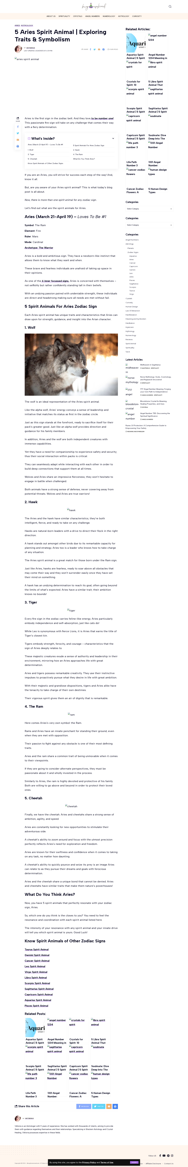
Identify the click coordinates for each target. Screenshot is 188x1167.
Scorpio (132, 287)
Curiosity (129, 302)
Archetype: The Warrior (39, 247)
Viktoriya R (30, 48)
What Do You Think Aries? (84, 159)
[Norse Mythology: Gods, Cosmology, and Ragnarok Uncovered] (132, 380)
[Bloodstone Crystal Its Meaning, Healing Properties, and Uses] (132, 404)
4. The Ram (78, 154)
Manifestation (131, 315)
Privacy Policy (89, 1162)
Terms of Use (106, 1162)
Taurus (132, 291)
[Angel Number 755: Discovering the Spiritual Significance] (132, 417)
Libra (131, 277)
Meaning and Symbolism (136, 319)
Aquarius (133, 256)
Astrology (27, 25)
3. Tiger (31, 154)
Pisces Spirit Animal (36, 1005)
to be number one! (102, 118)
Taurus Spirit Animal (37, 949)
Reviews (129, 339)
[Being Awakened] (94, 6)
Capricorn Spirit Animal (39, 994)
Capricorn (133, 266)
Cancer (132, 263)
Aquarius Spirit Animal (38, 1000)
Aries (17, 25)
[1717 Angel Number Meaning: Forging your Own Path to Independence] (132, 392)
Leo (131, 273)
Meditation (130, 323)
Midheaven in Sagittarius (150, 365)
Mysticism (130, 327)
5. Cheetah (32, 159)
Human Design (132, 307)
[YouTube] (164, 1155)
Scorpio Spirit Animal (37, 983)
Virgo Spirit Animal (36, 972)
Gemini (132, 270)
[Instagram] (172, 1155)
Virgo (131, 294)
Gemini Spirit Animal (37, 955)
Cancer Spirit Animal (37, 960)
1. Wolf (30, 150)
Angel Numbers (132, 240)
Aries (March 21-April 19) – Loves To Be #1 (45, 145)
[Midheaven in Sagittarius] (132, 368)
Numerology (131, 335)
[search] (170, 6)
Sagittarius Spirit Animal (39, 988)
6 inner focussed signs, (55, 280)
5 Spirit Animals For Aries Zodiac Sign (88, 145)
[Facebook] (160, 1155)
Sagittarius (133, 284)
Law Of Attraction (133, 311)
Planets (131, 248)
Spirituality (130, 348)
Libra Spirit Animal (36, 977)
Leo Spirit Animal (35, 966)
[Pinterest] (168, 1155)
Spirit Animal (131, 344)
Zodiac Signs (133, 252)
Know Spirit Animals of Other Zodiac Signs (45, 163)
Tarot (128, 352)
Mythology (130, 331)
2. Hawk (76, 150)
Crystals (129, 298)
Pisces (132, 280)
